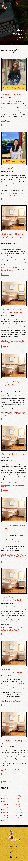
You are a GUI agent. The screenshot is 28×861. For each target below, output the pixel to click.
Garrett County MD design (7, 484)
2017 (4, 820)
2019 (4, 815)
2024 (4, 801)
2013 (17, 804)
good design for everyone (20, 484)
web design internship (17, 485)
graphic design (4, 269)
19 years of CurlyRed (13, 120)
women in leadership (6, 558)
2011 (17, 809)
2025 (4, 798)
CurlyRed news (22, 193)
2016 (17, 796)
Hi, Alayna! (7, 168)
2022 (4, 807)
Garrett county (4, 195)
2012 (17, 807)
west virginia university (17, 342)
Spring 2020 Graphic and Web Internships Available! (12, 237)
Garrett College (22, 120)
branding (21, 267)
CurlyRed (16, 769)
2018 (4, 818)
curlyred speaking (13, 341)
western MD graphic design (18, 556)
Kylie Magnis (20, 555)
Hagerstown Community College (8, 555)
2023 (4, 804)
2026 (4, 796)
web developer (10, 270)
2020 (4, 812)
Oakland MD (14, 413)
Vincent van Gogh (8, 556)
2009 (17, 815)
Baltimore (10, 769)
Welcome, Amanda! (11, 94)
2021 (4, 809)
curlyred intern (22, 482)
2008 (17, 818)
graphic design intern (6, 121)
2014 (17, 801)
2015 (17, 798)
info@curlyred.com (14, 852)
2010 (17, 812)
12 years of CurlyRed (13, 267)
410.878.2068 (14, 851)
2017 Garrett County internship (15, 627)
